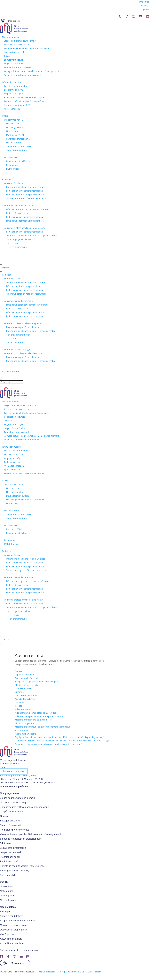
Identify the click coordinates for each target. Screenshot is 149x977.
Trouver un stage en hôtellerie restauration (26, 198)
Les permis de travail (14, 89)
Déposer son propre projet (13, 929)
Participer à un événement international (24, 190)
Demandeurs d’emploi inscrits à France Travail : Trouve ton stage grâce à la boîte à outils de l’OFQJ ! (62, 740)
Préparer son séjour (13, 93)
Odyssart (8, 56)
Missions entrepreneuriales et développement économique (42, 726)
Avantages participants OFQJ (17, 105)
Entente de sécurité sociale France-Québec (24, 101)
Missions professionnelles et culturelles (33, 719)
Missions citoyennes (24, 723)
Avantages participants (14, 465)
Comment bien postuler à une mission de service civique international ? (48, 744)
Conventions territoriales (17, 150)
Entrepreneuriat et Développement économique (24, 807)
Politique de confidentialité (71, 971)
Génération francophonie (18, 138)
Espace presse (94, 971)
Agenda (145, 9)
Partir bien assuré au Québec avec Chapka (24, 97)
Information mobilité (11, 82)
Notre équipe (6, 891)
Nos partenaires (13, 142)
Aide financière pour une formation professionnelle (39, 716)
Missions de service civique (16, 44)
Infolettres (144, 1)
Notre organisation (15, 127)
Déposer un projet (23, 688)
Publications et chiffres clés (19, 161)
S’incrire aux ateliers (11, 371)
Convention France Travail (18, 146)
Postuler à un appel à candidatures (22, 327)
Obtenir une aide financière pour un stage (25, 187)
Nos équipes (12, 131)
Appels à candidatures (25, 674)
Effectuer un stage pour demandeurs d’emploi (27, 209)
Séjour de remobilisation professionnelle (23, 75)
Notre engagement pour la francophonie (25, 499)
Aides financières (23, 709)
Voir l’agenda (7, 934)
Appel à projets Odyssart (26, 678)
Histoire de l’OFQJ (14, 529)
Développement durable (17, 495)
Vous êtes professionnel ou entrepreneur (23, 323)
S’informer (19, 691)
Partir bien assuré (12, 462)
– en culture (13, 243)
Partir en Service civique (17, 213)
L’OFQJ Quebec (13, 168)
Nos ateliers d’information (27, 695)
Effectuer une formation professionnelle (25, 194)
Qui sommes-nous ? (13, 119)
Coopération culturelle (14, 52)
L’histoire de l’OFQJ (15, 135)
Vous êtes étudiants (13, 183)
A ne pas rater (21, 730)
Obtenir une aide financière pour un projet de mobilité (31, 331)
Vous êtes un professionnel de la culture (23, 353)
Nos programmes (10, 37)
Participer (6, 179)
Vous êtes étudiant (13, 278)
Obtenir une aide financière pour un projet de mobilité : (32, 235)
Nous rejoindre (7, 895)
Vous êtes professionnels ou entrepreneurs (24, 228)
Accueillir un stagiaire (11, 938)
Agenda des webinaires (26, 699)
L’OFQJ (5, 116)
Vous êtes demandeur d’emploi (18, 205)
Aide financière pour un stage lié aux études (35, 712)
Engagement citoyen (13, 59)
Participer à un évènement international (24, 217)
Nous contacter (13, 771)
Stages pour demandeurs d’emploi (20, 40)
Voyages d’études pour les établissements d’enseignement (31, 71)
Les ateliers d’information (16, 86)
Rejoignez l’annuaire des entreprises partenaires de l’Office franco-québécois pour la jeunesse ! (59, 737)
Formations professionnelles (17, 67)
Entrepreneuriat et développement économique (26, 48)
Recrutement (12, 165)
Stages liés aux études (14, 63)
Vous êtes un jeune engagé (17, 349)
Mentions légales (47, 971)
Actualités (144, 5)
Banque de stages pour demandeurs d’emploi (36, 681)
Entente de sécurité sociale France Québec (22, 866)
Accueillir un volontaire (12, 943)
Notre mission (12, 123)
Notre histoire (10, 157)
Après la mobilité (12, 108)
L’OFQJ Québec (11, 544)
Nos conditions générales (14, 786)
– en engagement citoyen (20, 239)
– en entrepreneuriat (17, 247)
